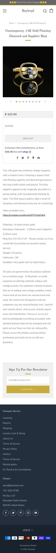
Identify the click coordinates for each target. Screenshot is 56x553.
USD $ (26, 530)
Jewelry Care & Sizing (14, 433)
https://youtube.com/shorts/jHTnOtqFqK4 (24, 215)
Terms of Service (11, 443)
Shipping (7, 428)
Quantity (9, 125)
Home (11, 23)
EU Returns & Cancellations (17, 469)
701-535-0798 (11, 490)
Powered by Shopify (28, 545)
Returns (7, 423)
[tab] (16, 101)
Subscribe (26, 389)
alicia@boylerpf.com (13, 485)
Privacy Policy (10, 448)
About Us (8, 438)
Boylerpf (28, 11)
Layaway (7, 417)
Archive (7, 454)
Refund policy (10, 464)
